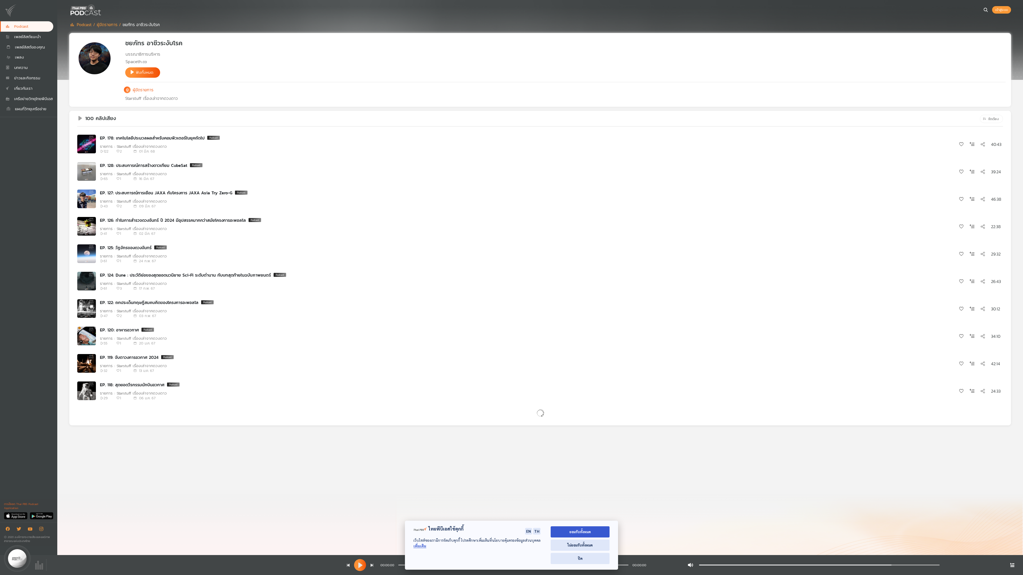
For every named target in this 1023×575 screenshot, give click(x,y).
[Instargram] (43, 530)
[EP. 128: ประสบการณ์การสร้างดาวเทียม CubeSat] (86, 171)
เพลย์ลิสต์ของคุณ (29, 47)
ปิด (580, 558)
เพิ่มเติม (419, 546)
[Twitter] (20, 530)
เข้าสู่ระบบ (1001, 9)
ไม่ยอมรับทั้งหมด (580, 545)
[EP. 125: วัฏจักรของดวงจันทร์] (86, 253)
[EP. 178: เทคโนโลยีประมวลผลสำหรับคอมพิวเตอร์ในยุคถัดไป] (86, 144)
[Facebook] (9, 530)
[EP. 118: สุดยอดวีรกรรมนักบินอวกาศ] (86, 390)
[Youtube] (31, 530)
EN (528, 531)
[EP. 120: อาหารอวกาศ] (86, 336)
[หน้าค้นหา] (985, 10)
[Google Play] (41, 516)
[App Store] (16, 516)
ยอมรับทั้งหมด (580, 531)
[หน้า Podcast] (102, 9)
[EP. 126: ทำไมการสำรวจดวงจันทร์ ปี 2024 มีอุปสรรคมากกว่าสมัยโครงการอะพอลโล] (86, 226)
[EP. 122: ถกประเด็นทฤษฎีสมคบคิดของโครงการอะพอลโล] (86, 308)
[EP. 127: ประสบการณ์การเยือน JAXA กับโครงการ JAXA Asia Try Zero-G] (86, 199)
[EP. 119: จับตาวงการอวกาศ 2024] (86, 363)
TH (536, 531)
